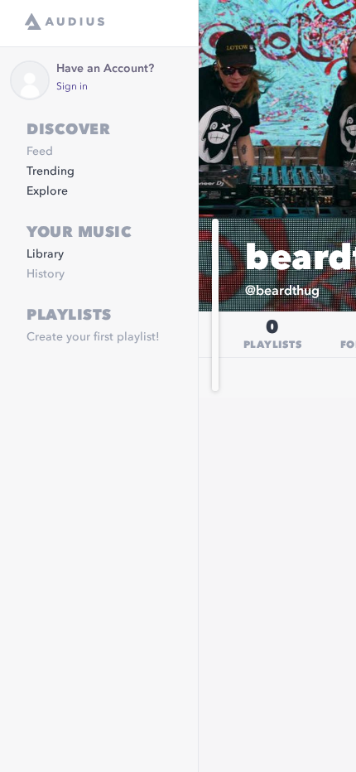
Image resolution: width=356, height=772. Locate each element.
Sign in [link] (72, 87)
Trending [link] (50, 171)
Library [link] (45, 254)
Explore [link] (47, 191)
